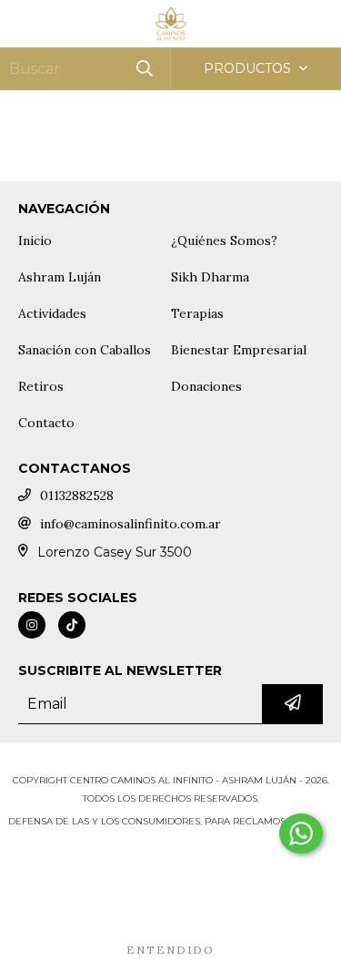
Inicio (35, 240)
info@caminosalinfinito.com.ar (130, 524)
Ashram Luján (59, 277)
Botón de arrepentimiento (171, 858)
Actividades (52, 313)
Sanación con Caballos (84, 350)
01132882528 (77, 495)
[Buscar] (143, 68)
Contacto (46, 422)
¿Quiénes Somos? (224, 240)
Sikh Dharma (210, 277)
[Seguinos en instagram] (31, 625)
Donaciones (206, 386)
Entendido (170, 950)
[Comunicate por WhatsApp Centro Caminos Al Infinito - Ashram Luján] (301, 833)
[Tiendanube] (170, 762)
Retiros (41, 386)
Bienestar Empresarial (238, 350)
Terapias (197, 313)
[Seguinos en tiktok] (71, 625)
